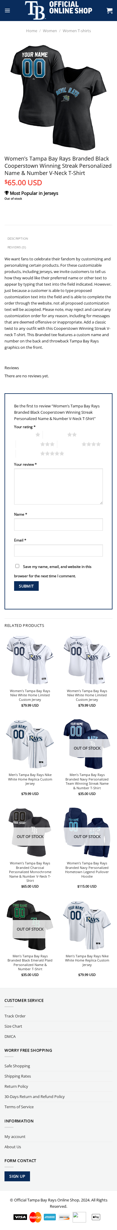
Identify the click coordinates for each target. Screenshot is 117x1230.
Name (20, 514)
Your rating (25, 426)
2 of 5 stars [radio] (55, 434)
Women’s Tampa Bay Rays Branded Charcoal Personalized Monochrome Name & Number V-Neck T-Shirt (30, 872)
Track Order (15, 1016)
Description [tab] (18, 238)
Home (31, 30)
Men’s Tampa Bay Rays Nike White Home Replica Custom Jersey (30, 779)
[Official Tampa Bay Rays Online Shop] (58, 10)
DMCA (10, 1036)
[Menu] (7, 10)
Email (20, 540)
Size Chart (13, 1026)
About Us (12, 1146)
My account (15, 1136)
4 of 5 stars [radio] (69, 444)
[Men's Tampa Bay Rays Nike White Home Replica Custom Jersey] (30, 744)
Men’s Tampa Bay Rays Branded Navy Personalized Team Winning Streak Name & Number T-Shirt (87, 781)
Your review (25, 464)
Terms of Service (19, 1106)
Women (50, 30)
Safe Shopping (17, 1066)
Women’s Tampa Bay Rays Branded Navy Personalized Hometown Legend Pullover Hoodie (87, 870)
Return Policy (16, 1086)
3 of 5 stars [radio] (28, 444)
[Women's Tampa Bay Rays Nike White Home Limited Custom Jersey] (30, 660)
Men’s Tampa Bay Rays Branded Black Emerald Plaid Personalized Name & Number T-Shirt (30, 962)
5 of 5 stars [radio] (28, 453)
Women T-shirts (77, 30)
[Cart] (109, 10)
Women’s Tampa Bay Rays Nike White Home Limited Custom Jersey (30, 695)
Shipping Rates (17, 1076)
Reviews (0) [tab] (17, 247)
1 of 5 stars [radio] (23, 434)
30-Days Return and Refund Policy (34, 1096)
